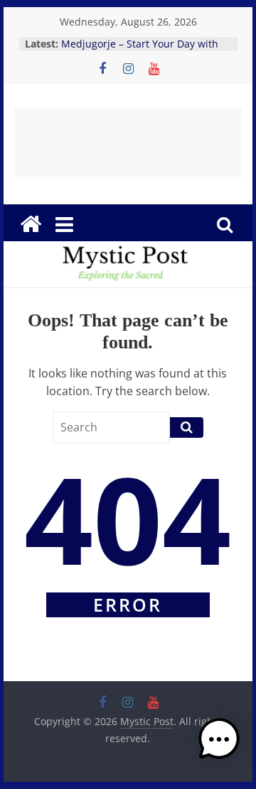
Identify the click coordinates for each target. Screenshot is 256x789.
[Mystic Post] (30, 224)
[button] (219, 746)
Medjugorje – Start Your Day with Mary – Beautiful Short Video (139, 51)
